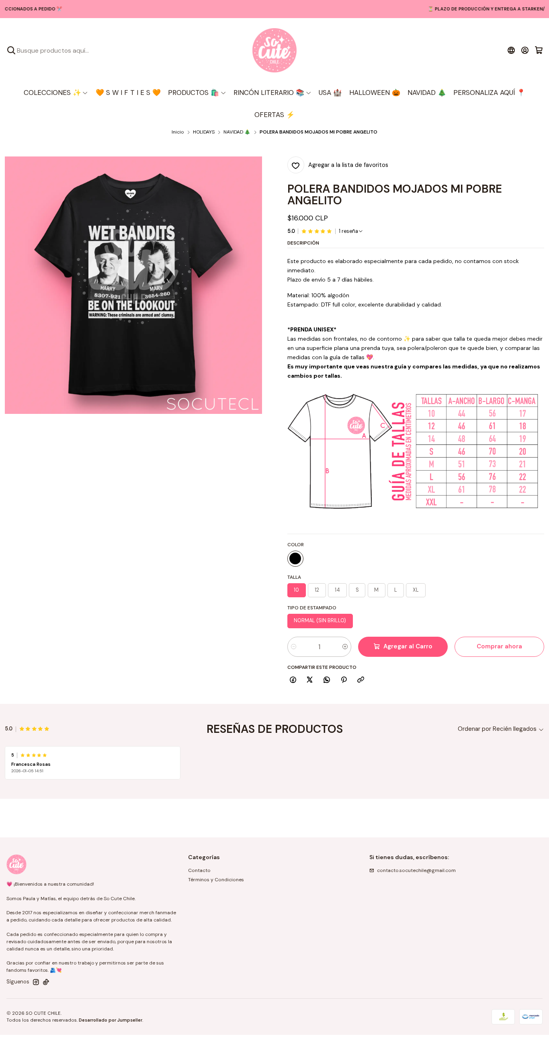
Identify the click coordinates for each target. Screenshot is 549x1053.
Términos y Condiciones (216, 879)
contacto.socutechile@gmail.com (416, 870)
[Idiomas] (511, 50)
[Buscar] (11, 50)
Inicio (178, 132)
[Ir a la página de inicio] (274, 50)
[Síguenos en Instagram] (36, 982)
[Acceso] (525, 50)
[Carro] (539, 50)
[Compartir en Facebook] (293, 680)
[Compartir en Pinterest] (344, 680)
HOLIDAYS (204, 132)
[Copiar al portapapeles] (361, 680)
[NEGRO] (295, 559)
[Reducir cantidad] (293, 646)
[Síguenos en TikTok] (46, 982)
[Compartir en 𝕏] (310, 680)
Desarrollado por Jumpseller (110, 1020)
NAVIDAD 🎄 (236, 132)
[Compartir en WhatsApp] (327, 680)
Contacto (199, 870)
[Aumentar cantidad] (345, 646)
